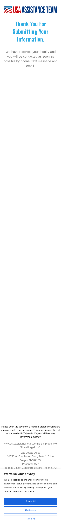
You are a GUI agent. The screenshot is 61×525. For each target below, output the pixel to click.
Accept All (30, 501)
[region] (30, 497)
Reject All (30, 518)
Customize (30, 510)
